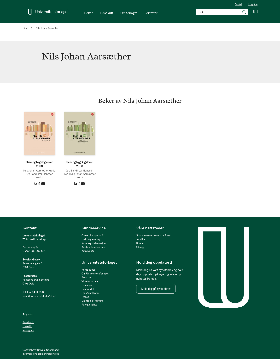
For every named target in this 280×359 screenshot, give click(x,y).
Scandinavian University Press (153, 235)
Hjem (26, 28)
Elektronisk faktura (92, 300)
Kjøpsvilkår (88, 250)
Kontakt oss (88, 269)
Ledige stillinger (90, 293)
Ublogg (140, 247)
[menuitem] (88, 13)
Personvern (52, 353)
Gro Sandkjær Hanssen (39, 175)
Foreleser (87, 285)
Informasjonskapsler (34, 353)
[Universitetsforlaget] (48, 11)
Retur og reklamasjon (94, 243)
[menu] (121, 13)
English (238, 4)
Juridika (140, 239)
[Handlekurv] (255, 12)
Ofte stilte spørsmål (93, 235)
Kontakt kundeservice (94, 247)
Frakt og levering (91, 239)
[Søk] (244, 12)
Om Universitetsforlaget (95, 273)
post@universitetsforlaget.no (39, 296)
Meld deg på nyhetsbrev (155, 289)
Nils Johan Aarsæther (39, 170)
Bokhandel (88, 289)
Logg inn (252, 4)
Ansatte (86, 277)
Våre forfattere (90, 281)
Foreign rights (89, 304)
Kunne (140, 243)
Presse (85, 296)
